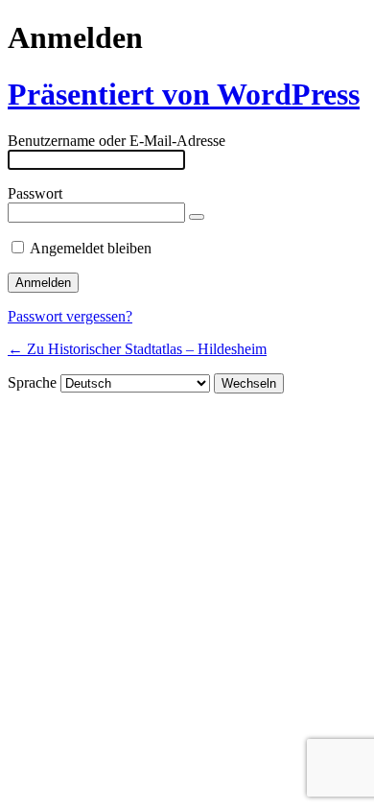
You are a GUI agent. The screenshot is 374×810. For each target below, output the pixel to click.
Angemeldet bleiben (91, 248)
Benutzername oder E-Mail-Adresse (116, 140)
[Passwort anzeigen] (196, 217)
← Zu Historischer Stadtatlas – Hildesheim (137, 349)
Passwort (35, 193)
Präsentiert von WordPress (184, 94)
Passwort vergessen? (70, 316)
